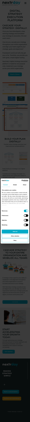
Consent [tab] (5, 184)
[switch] (26, 215)
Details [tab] (15, 184)
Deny (15, 240)
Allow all (15, 231)
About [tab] (24, 184)
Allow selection (15, 236)
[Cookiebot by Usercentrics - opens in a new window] (21, 181)
